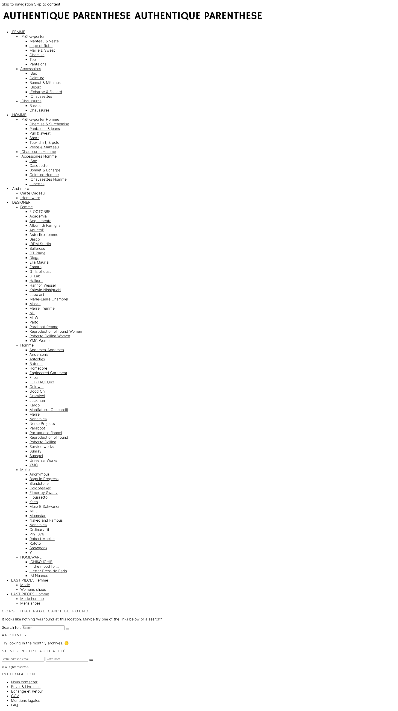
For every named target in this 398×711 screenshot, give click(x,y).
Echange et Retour (27, 691)
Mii (32, 313)
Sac (33, 73)
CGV (15, 695)
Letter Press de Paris (48, 571)
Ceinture (36, 78)
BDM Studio (40, 243)
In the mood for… (44, 566)
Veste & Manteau (44, 147)
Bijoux (35, 87)
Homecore (38, 368)
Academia (38, 216)
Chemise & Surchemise (49, 124)
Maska (35, 303)
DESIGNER (20, 202)
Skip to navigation (17, 4)
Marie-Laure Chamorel (48, 299)
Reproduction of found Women (55, 331)
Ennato (35, 266)
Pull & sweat (40, 133)
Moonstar (37, 515)
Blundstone (39, 483)
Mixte (25, 469)
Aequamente (40, 220)
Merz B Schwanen (44, 506)
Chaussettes (40, 96)
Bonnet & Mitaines (45, 82)
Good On (37, 391)
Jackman (37, 400)
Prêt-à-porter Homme (39, 119)
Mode (25, 584)
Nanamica (38, 419)
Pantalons (37, 64)
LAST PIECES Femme (29, 580)
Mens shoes (30, 603)
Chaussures (30, 101)
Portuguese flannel (45, 432)
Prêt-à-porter (32, 36)
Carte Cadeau (32, 193)
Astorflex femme (43, 234)
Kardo (34, 405)
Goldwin (36, 386)
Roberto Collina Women (49, 336)
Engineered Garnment (48, 372)
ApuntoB (36, 230)
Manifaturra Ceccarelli (48, 409)
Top (32, 59)
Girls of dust (40, 271)
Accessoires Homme (38, 156)
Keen (33, 501)
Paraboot (37, 428)
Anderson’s (38, 354)
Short (34, 137)
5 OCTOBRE (39, 211)
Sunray (35, 451)
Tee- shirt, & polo (44, 142)
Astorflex (37, 359)
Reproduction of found (48, 437)
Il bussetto (38, 497)
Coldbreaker (40, 488)
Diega (34, 257)
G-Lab (34, 276)
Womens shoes (33, 589)
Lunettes (36, 184)
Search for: (11, 627)
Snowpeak (38, 548)
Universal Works (43, 460)
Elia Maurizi (39, 262)
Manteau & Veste (44, 41)
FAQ (14, 705)
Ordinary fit (39, 529)
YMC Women (40, 340)
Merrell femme (42, 308)
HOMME (18, 114)
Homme (27, 345)
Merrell (35, 414)
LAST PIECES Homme (30, 594)
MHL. (33, 511)
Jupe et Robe (41, 45)
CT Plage (37, 253)
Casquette (38, 165)
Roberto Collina (42, 442)
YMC (33, 465)
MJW (33, 317)
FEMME (18, 31)
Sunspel (36, 455)
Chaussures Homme (38, 151)
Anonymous (39, 474)
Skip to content (47, 4)
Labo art (36, 294)
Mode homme (32, 598)
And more (20, 188)
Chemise (36, 55)
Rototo (35, 543)
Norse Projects (42, 423)
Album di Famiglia (45, 225)
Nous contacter (24, 682)
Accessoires (30, 68)
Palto (33, 322)
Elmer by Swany (43, 492)
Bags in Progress (44, 478)
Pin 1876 (36, 534)
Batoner (36, 363)
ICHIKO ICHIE (41, 561)
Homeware (30, 197)
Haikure (36, 280)
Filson (34, 377)
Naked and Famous (46, 520)
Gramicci (37, 396)
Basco (34, 239)
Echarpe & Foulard (45, 91)
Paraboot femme (43, 326)
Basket (35, 105)
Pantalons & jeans (44, 128)
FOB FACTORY (41, 382)
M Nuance (38, 575)
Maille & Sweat (42, 50)
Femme (26, 207)
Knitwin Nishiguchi (45, 290)
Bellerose (37, 248)
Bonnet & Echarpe (44, 170)
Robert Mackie (42, 538)
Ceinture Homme (44, 174)
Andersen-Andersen (46, 349)
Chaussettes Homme (48, 179)
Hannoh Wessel (42, 285)
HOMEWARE (31, 557)
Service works (41, 446)
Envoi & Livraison (26, 686)
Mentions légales (25, 700)
